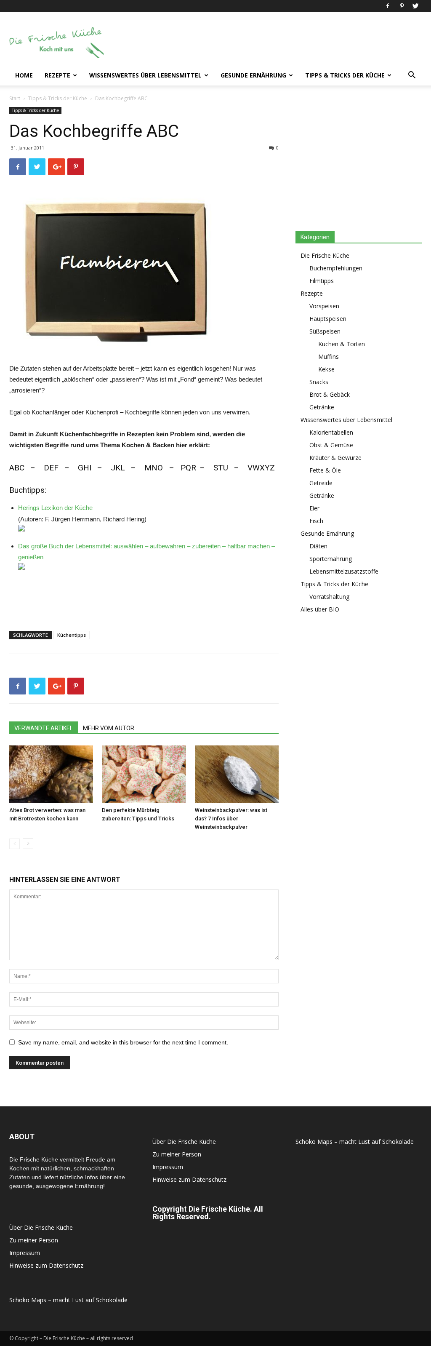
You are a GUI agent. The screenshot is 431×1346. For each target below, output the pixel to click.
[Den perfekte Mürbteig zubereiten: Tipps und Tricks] (144, 774)
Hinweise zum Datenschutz (46, 1265)
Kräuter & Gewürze (335, 458)
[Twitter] (415, 6)
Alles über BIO (320, 609)
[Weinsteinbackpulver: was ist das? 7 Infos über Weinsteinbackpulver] (237, 774)
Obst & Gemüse (331, 445)
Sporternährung (330, 559)
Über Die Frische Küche (41, 1227)
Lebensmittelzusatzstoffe (343, 571)
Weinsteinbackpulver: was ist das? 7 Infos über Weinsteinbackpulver (231, 818)
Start (14, 98)
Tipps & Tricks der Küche (345, 75)
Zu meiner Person (33, 1240)
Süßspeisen (325, 331)
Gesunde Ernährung (253, 75)
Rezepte (57, 75)
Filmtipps (321, 281)
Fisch (316, 521)
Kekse (326, 369)
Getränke (321, 407)
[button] (412, 76)
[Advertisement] (268, 42)
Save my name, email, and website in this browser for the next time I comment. (123, 1042)
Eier (314, 508)
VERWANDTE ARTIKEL (43, 728)
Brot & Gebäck (329, 394)
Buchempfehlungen (335, 268)
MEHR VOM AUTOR (108, 728)
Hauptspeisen (327, 319)
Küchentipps (71, 635)
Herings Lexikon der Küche (55, 507)
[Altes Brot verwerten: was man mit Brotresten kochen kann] (51, 774)
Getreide (321, 483)
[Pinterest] (401, 6)
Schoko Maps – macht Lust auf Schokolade (68, 1300)
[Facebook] (387, 6)
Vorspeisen (324, 306)
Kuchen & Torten (341, 344)
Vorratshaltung (329, 597)
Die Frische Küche (325, 255)
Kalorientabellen (331, 432)
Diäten (318, 546)
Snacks (318, 382)
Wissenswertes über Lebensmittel (145, 75)
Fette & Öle (325, 470)
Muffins (328, 357)
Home (24, 75)
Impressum (24, 1253)
